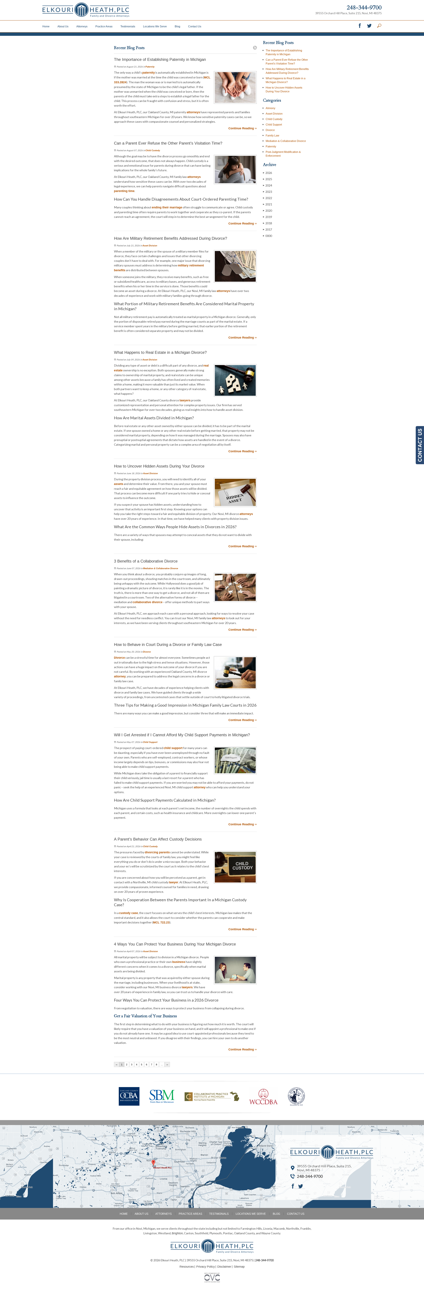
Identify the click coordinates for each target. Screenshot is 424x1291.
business (178, 962)
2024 (267, 185)
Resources (187, 1266)
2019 (267, 217)
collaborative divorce (147, 602)
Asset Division (149, 245)
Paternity (150, 66)
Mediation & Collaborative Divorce (160, 568)
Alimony (270, 108)
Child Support (150, 742)
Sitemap (239, 1266)
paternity (148, 72)
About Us (62, 26)
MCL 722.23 (161, 922)
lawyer (173, 882)
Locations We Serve (155, 26)
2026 (267, 173)
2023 (267, 191)
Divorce (147, 652)
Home (46, 26)
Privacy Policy (205, 1266)
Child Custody (152, 150)
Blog (177, 26)
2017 (267, 229)
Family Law (272, 135)
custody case (128, 913)
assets (118, 484)
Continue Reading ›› (242, 128)
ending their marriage (167, 207)
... (162, 1064)
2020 (267, 210)
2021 (267, 204)
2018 (267, 223)
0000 (267, 236)
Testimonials (127, 26)
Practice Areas (103, 26)
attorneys (193, 112)
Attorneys (81, 26)
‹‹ (116, 1064)
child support (173, 748)
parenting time (124, 191)
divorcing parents (157, 852)
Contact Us (194, 26)
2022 (267, 198)
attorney (120, 676)
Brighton (177, 1233)
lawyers (185, 400)
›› (167, 1064)
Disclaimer (224, 1266)
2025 (267, 179)
